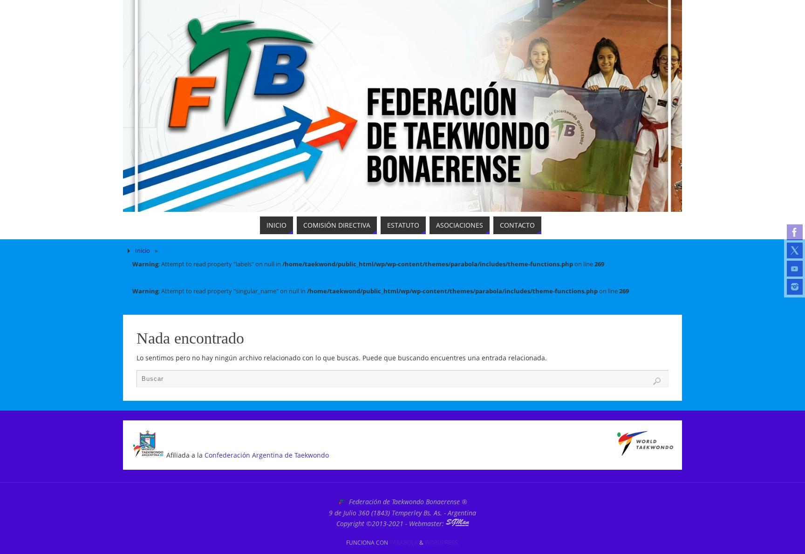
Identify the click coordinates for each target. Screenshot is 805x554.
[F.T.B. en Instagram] (795, 287)
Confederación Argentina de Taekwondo (267, 455)
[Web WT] (645, 453)
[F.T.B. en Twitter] (795, 250)
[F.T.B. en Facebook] (795, 232)
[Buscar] (657, 381)
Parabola (403, 543)
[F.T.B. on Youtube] (795, 269)
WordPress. (442, 543)
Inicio (142, 251)
